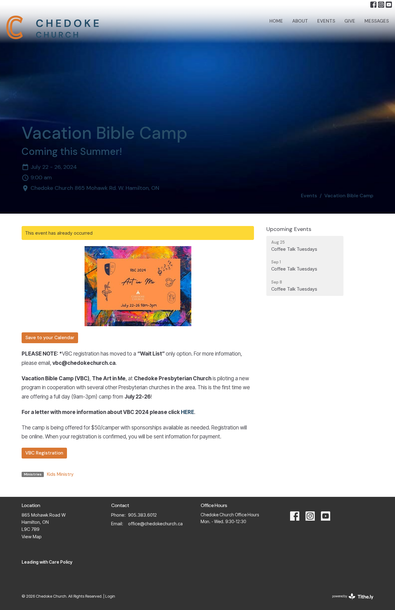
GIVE (349, 21)
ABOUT (300, 21)
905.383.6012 (142, 515)
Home (276, 21)
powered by (349, 601)
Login (110, 596)
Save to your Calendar (49, 338)
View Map (32, 537)
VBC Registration (44, 453)
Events (326, 21)
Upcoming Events (288, 229)
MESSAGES (376, 21)
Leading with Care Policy (47, 562)
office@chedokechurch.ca (155, 524)
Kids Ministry (60, 474)
